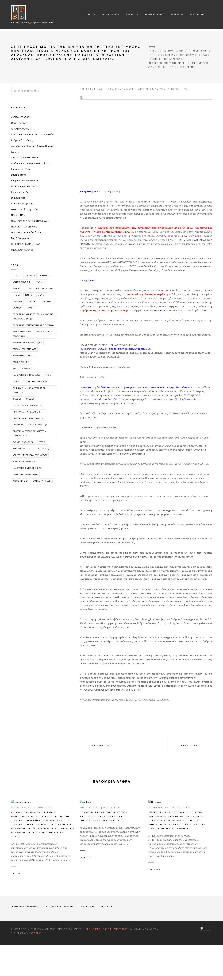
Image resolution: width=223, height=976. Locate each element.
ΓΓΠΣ (16, 295)
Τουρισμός (42, 448)
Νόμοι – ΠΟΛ (18, 215)
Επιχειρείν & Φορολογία (154, 88)
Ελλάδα (31, 308)
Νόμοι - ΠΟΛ (179, 88)
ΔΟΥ (41, 295)
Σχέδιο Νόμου (21, 448)
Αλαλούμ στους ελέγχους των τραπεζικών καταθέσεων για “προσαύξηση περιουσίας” (104, 816)
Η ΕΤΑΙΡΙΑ (106, 906)
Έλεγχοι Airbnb (21, 282)
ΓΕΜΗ (29, 295)
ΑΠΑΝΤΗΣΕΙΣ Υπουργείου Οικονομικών (32, 134)
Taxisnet (45, 275)
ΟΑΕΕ (30, 399)
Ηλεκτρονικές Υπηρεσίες (24, 209)
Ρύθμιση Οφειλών (23, 442)
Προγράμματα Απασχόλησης (28, 412)
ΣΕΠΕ (42, 442)
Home (152, 46)
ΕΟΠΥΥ (17, 301)
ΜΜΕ (48, 375)
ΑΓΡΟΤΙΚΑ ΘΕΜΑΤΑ (21, 128)
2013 (16, 275)
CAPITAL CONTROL (21, 117)
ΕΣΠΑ (31, 301)
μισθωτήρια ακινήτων (25, 474)
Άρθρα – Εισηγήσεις (22, 140)
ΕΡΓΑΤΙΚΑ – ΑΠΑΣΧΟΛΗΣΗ (24, 186)
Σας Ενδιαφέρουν (20, 238)
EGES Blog (177, 14)
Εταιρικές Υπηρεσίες (22, 203)
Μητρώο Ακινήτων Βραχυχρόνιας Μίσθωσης (29, 390)
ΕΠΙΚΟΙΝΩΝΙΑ (197, 14)
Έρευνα (40, 282)
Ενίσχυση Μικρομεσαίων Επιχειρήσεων (33, 325)
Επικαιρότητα (18, 174)
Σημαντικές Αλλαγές (22, 249)
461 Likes (17, 873)
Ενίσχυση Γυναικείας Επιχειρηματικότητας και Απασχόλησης (33, 316)
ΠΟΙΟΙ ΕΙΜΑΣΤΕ (110, 14)
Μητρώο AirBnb (37, 381)
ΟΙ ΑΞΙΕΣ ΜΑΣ (87, 906)
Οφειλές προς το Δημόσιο (27, 405)
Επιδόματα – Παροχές (23, 169)
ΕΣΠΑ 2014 (47, 301)
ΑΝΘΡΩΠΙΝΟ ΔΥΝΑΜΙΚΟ (25, 906)
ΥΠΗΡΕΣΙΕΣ (132, 14)
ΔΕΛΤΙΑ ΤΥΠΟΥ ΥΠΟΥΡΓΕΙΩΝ (26, 157)
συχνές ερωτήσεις (43, 481)
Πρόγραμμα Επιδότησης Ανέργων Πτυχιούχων (29, 433)
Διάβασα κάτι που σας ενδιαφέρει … (31, 163)
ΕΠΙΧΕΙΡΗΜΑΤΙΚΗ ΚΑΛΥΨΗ (59, 906)
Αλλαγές (18, 288)
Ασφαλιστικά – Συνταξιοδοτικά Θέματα (32, 146)
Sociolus (35, 933)
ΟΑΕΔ (17, 399)
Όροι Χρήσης (93, 929)
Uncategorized (19, 122)
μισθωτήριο (20, 481)
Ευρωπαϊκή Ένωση (23, 368)
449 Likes (155, 869)
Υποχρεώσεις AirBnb (24, 461)
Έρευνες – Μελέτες (21, 192)
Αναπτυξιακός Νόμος (41, 288)
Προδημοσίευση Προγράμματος (30, 424)
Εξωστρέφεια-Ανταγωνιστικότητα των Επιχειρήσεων (31, 333)
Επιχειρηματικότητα (24, 355)
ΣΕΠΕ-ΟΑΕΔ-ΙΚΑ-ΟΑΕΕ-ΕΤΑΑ (25, 243)
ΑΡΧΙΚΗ (91, 14)
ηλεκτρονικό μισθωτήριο (27, 468)
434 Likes (86, 857)
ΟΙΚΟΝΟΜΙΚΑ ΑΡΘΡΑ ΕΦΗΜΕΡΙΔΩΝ (30, 220)
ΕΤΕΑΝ (17, 308)
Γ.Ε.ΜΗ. (15, 151)
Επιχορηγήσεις (21, 362)
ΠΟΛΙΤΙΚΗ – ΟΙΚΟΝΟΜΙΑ (24, 226)
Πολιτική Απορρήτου (115, 929)
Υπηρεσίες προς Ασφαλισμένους (30, 455)
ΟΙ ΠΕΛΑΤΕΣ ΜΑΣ (154, 14)
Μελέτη (18, 381)
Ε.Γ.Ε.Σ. (98, 88)
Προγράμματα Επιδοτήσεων (26, 232)
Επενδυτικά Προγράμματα (27, 342)
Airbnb (30, 275)
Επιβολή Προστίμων (24, 349)
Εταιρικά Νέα (18, 197)
